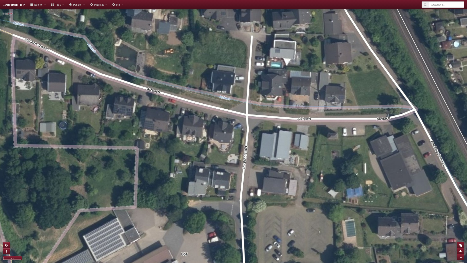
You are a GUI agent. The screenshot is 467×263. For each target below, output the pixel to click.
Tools (58, 4)
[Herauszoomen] (460, 257)
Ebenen (39, 4)
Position (78, 4)
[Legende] (6, 251)
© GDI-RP (8, 13)
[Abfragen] (6, 245)
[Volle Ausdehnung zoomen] (460, 245)
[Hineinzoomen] (460, 251)
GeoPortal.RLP (14, 4)
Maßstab (99, 4)
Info (118, 4)
